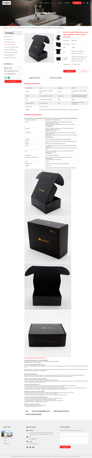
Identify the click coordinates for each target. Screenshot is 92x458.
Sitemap (20, 456)
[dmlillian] (33, 447)
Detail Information (34, 78)
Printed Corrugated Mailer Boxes (41, 411)
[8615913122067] (30, 447)
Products (11, 27)
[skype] (8, 77)
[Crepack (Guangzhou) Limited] (6, 3)
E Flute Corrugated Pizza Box (33, 414)
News (4, 438)
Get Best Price (69, 71)
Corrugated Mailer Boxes (20, 27)
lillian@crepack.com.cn (12, 71)
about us (46, 2)
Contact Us (6, 443)
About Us (5, 435)
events (60, 3)
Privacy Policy (14, 456)
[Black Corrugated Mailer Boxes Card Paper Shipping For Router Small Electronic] (39, 48)
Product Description (56, 78)
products (53, 3)
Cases (5, 440)
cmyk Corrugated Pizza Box (61, 411)
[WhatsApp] (5, 77)
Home (41, 2)
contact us (67, 2)
